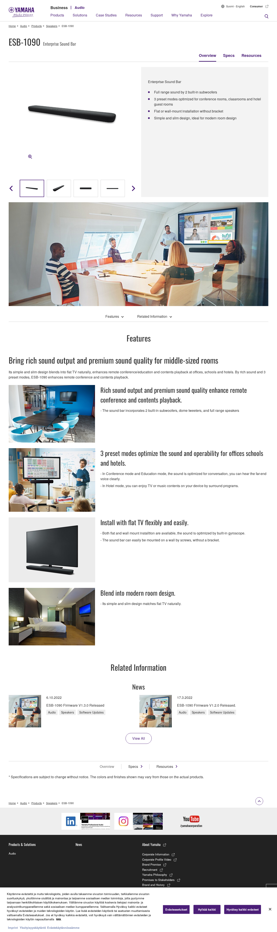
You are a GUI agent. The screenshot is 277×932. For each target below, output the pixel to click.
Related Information (152, 316)
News (79, 844)
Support (157, 15)
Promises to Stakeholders (158, 880)
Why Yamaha (181, 15)
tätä (58, 919)
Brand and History (153, 885)
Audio (80, 7)
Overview (207, 55)
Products (57, 15)
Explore (207, 15)
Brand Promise (151, 864)
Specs (229, 55)
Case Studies (106, 15)
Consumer (256, 6)
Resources (133, 15)
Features (112, 316)
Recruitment (149, 870)
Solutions (80, 15)
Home (12, 26)
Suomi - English (235, 6)
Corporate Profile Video (156, 859)
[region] (138, 909)
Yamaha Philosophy (154, 875)
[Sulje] (270, 909)
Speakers (51, 26)
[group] (32, 188)
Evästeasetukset (176, 909)
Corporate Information (155, 854)
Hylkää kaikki (207, 909)
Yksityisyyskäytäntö (33, 928)
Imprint (13, 928)
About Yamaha (151, 844)
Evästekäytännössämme (63, 928)
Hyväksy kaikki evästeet (243, 909)
